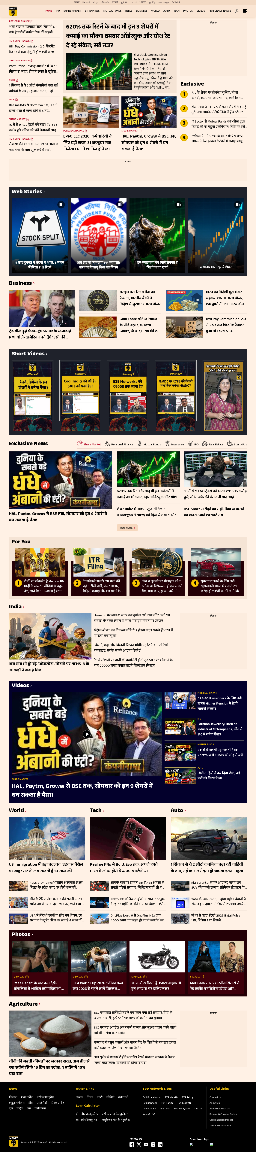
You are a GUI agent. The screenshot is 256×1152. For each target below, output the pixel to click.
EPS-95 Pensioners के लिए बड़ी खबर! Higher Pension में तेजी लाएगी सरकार (220, 704)
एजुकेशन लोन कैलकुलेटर (116, 1120)
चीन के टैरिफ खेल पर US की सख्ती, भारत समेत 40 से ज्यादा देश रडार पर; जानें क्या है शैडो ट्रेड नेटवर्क (57, 902)
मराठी (115, 3)
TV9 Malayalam (182, 1109)
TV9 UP (198, 1109)
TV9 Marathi (171, 1098)
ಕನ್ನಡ (96, 3)
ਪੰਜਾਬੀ (143, 3)
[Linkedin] (160, 1144)
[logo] (13, 11)
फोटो (100, 1097)
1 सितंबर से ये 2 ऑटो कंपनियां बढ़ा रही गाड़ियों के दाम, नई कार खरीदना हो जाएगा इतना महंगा (207, 868)
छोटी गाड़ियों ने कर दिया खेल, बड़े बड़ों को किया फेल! (219, 776)
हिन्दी (76, 3)
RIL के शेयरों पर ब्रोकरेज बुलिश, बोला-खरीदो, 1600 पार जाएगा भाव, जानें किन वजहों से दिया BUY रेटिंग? (216, 95)
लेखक (79, 1097)
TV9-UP (176, 3)
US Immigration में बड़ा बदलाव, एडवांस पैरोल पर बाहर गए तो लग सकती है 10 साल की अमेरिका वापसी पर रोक (46, 868)
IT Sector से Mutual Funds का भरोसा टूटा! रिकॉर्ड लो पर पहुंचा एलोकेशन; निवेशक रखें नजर (218, 124)
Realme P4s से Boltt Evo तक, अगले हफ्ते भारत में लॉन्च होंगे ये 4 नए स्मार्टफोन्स (124, 868)
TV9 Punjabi (149, 1109)
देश (11, 1108)
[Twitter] (139, 1144)
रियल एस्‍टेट (57, 1103)
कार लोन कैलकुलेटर (87, 1120)
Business (141, 11)
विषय (90, 1097)
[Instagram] (153, 1144)
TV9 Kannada (150, 1103)
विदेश (19, 1108)
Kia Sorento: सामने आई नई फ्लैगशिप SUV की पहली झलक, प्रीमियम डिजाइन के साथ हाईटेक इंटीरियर (218, 885)
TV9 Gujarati (184, 1103)
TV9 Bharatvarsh (152, 1098)
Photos (188, 11)
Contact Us (216, 1098)
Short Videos (28, 354)
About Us (215, 1103)
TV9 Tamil (165, 1109)
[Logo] (13, 1146)
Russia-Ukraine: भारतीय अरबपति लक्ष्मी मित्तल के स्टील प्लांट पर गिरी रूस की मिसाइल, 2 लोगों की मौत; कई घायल (56, 885)
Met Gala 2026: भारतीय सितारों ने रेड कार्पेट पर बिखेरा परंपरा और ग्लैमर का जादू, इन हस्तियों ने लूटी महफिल (214, 986)
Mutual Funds (112, 11)
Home (49, 11)
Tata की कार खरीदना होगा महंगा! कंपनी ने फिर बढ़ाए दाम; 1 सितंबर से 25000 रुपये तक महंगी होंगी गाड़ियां (218, 902)
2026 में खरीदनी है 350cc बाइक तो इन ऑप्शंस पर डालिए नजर (156, 986)
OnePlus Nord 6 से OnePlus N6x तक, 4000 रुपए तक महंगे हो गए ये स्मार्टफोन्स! (137, 918)
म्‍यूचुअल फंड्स (17, 1103)
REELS (128, 11)
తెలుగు (105, 3)
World (155, 11)
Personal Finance (220, 11)
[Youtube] (146, 1144)
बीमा (31, 1103)
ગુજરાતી (125, 3)
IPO (58, 11)
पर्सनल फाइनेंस (45, 1097)
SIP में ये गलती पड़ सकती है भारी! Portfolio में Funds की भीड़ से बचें (220, 753)
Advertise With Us (220, 1109)
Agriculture (23, 1005)
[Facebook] (131, 1144)
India (15, 607)
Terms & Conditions (220, 1126)
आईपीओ (42, 1103)
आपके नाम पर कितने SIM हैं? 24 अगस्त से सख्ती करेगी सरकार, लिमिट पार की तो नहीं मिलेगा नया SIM (138, 885)
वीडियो (110, 1097)
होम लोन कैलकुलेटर (87, 1114)
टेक (29, 1108)
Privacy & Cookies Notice (223, 1114)
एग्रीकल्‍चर (40, 1108)
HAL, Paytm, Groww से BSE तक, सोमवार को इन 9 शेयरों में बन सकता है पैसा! (148, 143)
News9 (86, 3)
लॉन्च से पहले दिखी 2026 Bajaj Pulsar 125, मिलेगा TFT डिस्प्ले (216, 918)
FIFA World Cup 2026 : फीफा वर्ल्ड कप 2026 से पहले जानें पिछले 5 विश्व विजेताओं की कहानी (98, 986)
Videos (201, 11)
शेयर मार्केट (27, 1097)
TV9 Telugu (188, 1098)
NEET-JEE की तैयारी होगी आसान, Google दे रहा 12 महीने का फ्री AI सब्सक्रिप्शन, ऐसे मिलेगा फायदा (138, 902)
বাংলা (134, 3)
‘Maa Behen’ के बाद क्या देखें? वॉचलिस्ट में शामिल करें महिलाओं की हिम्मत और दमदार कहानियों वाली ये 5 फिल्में (40, 986)
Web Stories (27, 192)
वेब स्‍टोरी (123, 1097)
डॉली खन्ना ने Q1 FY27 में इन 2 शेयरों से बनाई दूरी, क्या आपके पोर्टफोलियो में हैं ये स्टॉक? (219, 110)
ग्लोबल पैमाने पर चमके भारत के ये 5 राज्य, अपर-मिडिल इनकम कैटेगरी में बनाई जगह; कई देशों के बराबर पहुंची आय (217, 139)
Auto (166, 11)
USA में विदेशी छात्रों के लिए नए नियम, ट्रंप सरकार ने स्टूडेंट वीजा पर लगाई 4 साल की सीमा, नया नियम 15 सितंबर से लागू (56, 918)
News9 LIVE (149, 1114)
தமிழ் (152, 3)
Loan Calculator (88, 1106)
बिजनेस (13, 1097)
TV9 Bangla (167, 1103)
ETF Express (92, 11)
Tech (177, 11)
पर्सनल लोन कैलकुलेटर (115, 1114)
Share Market (72, 11)
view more (126, 527)
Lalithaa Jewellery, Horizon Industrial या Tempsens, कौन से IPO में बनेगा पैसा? (220, 730)
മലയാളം (163, 3)
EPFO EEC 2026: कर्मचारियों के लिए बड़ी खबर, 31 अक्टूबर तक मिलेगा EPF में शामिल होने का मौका (87, 143)
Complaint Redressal (221, 1120)
